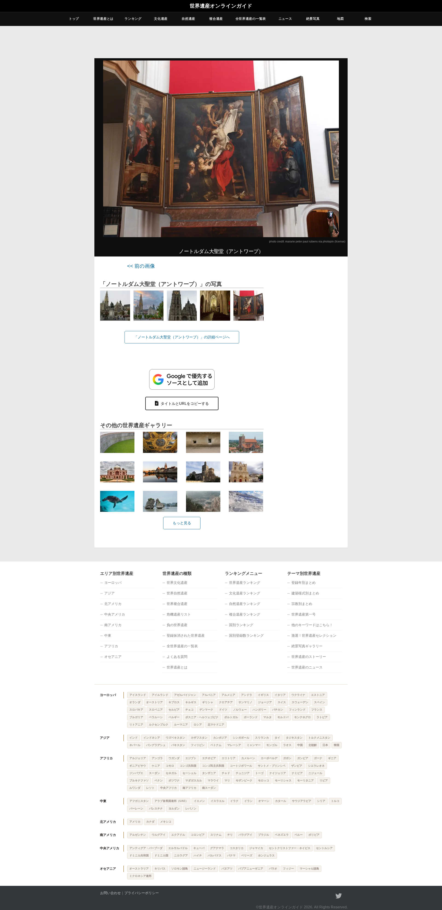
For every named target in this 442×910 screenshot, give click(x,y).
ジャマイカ (256, 848)
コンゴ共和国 (188, 765)
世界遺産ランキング (244, 583)
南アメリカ (113, 625)
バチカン (277, 709)
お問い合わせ (110, 893)
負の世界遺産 (177, 625)
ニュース (285, 18)
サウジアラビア (301, 801)
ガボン (287, 758)
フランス (316, 709)
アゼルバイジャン (185, 695)
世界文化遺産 (177, 583)
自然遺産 (188, 18)
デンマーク (206, 709)
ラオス (287, 745)
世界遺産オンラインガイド (221, 6)
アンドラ (246, 695)
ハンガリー (259, 709)
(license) (339, 241)
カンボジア (220, 737)
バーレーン (136, 808)
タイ (277, 737)
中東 (107, 635)
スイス (282, 702)
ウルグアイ (159, 834)
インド (133, 737)
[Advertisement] (308, 332)
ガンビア (302, 758)
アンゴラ (157, 758)
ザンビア (296, 765)
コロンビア (198, 834)
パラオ (273, 868)
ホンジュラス (266, 855)
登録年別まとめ (303, 583)
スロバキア (136, 709)
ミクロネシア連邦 (140, 876)
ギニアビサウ (137, 765)
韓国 (336, 745)
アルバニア (209, 695)
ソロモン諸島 (179, 868)
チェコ (189, 709)
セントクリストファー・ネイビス (289, 848)
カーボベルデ (269, 758)
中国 (300, 745)
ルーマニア (181, 724)
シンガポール (241, 737)
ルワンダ (134, 787)
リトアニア (136, 724)
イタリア (280, 695)
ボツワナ (174, 780)
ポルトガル (231, 717)
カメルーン (248, 758)
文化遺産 (161, 18)
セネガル (171, 773)
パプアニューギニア (250, 868)
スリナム (215, 834)
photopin (328, 241)
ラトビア (322, 717)
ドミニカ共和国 (139, 855)
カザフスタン (199, 737)
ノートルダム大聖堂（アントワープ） (221, 251)
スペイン (319, 702)
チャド (226, 773)
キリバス (160, 868)
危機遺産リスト (179, 614)
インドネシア (151, 737)
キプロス (174, 702)
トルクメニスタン (319, 737)
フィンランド (297, 709)
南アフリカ (189, 787)
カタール (280, 801)
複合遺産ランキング (244, 614)
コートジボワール (241, 765)
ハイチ (198, 855)
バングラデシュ (156, 745)
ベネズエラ (282, 834)
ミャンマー (254, 745)
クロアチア (226, 702)
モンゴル (271, 745)
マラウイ (213, 780)
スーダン (154, 773)
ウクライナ (298, 695)
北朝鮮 (312, 745)
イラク (234, 801)
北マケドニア (216, 724)
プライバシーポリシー (141, 893)
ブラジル (263, 834)
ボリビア (314, 834)
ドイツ (223, 709)
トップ (74, 18)
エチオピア (209, 758)
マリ (227, 780)
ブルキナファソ (139, 780)
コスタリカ (237, 848)
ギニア (332, 758)
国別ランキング (241, 625)
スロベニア (156, 709)
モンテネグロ (302, 717)
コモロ (170, 765)
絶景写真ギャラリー (307, 646)
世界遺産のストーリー (308, 657)
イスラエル (217, 801)
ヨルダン (174, 808)
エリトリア (229, 758)
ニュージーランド (205, 868)
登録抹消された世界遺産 (186, 635)
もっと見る (182, 523)
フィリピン (198, 745)
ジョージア (265, 702)
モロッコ (263, 780)
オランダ (134, 702)
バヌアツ (227, 868)
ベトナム (215, 745)
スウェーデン (300, 702)
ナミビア (297, 773)
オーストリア (154, 702)
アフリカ (111, 646)
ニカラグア (181, 855)
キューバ (198, 848)
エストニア (318, 695)
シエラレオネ (316, 765)
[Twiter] (338, 896)
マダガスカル (193, 780)
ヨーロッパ (113, 583)
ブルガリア (136, 717)
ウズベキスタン (175, 737)
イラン (248, 801)
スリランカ (262, 737)
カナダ (150, 821)
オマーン (263, 801)
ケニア (156, 765)
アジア (109, 593)
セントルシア (324, 848)
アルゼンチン (137, 834)
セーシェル (189, 773)
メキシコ (165, 821)
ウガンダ (174, 758)
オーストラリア (139, 868)
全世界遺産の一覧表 (251, 18)
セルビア (174, 709)
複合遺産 (216, 18)
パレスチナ (156, 808)
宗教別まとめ (301, 604)
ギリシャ (207, 702)
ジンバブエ (136, 773)
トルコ (335, 801)
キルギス (190, 702)
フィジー (288, 868)
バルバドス (214, 855)
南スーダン (209, 787)
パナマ (231, 855)
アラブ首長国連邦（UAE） (171, 801)
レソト (150, 787)
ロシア (198, 724)
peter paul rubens (307, 241)
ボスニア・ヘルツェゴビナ (201, 717)
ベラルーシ (156, 717)
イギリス (263, 695)
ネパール (134, 745)
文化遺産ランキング (244, 593)
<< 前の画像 (141, 266)
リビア (324, 780)
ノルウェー (240, 709)
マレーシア (234, 745)
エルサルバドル (178, 848)
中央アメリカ (114, 614)
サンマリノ (245, 702)
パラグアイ (245, 834)
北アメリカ (113, 604)
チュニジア (243, 773)
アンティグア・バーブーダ (146, 848)
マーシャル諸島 (309, 868)
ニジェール (315, 773)
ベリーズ (246, 855)
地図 (340, 18)
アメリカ (134, 821)
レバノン (190, 808)
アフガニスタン (139, 801)
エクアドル (178, 834)
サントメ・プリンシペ (271, 765)
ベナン (158, 780)
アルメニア (228, 695)
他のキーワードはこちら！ (312, 625)
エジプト (190, 758)
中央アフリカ (168, 787)
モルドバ (282, 717)
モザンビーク (244, 780)
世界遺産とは (103, 18)
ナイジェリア (277, 773)
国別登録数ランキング (246, 635)
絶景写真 (313, 18)
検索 (368, 18)
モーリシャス (283, 780)
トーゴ (259, 773)
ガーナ (318, 758)
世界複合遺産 (177, 604)
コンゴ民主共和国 (213, 765)
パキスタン (178, 745)
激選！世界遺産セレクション (313, 635)
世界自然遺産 (177, 593)
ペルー (298, 834)
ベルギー (174, 717)
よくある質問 (177, 657)
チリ (230, 834)
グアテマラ (217, 848)
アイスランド (137, 695)
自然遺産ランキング (244, 604)
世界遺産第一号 (303, 614)
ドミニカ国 (161, 855)
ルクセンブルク (158, 724)
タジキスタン (294, 737)
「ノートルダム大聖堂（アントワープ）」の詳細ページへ (182, 337)
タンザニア (209, 773)
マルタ (267, 717)
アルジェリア (137, 758)
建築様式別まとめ (305, 593)
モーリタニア (305, 780)
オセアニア (113, 657)
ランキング (133, 18)
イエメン (199, 801)
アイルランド (160, 695)
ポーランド (251, 717)
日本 (325, 745)
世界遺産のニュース (307, 667)
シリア (321, 801)
